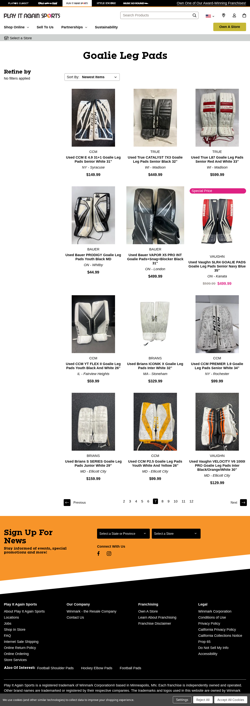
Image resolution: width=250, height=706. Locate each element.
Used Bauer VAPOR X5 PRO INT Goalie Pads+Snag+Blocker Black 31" (155, 259)
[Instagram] (109, 553)
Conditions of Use (212, 617)
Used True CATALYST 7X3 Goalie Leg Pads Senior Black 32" (155, 159)
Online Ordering (16, 654)
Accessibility (207, 654)
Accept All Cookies (230, 700)
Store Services (15, 660)
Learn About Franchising (157, 617)
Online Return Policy (20, 648)
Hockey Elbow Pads (96, 668)
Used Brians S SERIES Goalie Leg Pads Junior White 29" (93, 463)
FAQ (7, 636)
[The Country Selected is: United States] (209, 16)
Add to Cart (93, 117)
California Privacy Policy (217, 630)
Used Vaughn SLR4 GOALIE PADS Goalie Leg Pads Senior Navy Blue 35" (217, 266)
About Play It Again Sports (24, 611)
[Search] (194, 16)
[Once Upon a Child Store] (47, 3)
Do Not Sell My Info (213, 648)
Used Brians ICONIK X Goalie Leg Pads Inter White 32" (155, 366)
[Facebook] (98, 553)
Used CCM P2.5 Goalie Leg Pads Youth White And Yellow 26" (155, 463)
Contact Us (75, 617)
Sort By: (73, 77)
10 (176, 501)
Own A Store (229, 27)
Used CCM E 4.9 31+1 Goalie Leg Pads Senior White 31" (93, 159)
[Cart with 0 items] (244, 15)
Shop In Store (14, 630)
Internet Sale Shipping (21, 642)
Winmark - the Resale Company (91, 611)
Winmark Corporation (214, 611)
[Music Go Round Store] (135, 3)
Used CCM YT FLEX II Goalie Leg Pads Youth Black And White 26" (93, 366)
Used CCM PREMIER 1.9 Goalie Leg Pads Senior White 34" (217, 366)
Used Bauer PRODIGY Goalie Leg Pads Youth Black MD (93, 257)
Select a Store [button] (21, 38)
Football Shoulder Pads (55, 668)
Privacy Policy (209, 623)
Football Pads (130, 668)
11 (183, 501)
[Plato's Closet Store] (18, 3)
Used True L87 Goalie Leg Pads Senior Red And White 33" (217, 159)
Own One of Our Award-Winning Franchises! (211, 3)
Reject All (203, 700)
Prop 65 (204, 642)
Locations (11, 617)
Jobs (7, 623)
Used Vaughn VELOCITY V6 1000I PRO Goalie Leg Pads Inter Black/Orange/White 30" (217, 465)
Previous (79, 502)
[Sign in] (234, 15)
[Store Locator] (223, 15)
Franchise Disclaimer (154, 623)
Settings (182, 700)
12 (191, 501)
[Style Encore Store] (106, 3)
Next (234, 502)
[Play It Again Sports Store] (77, 3)
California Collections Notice (220, 636)
